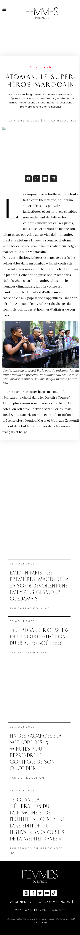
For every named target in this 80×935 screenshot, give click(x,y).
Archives (41, 67)
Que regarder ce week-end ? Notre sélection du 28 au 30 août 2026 (39, 636)
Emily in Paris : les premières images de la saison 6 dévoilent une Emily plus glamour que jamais (39, 586)
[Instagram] (26, 893)
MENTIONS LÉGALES (30, 910)
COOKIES (58, 910)
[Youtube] (47, 893)
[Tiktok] (54, 893)
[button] (28, 178)
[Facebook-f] (33, 893)
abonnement (21, 902)
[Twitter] (40, 893)
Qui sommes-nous (54, 902)
